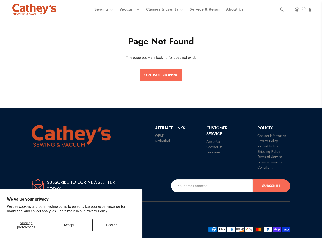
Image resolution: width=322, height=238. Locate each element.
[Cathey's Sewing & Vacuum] (34, 9)
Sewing (101, 9)
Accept (69, 225)
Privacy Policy (267, 141)
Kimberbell (162, 141)
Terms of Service (269, 156)
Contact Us (214, 146)
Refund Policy (267, 146)
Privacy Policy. (97, 211)
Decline (111, 225)
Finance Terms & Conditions (269, 165)
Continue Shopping (161, 75)
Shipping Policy (268, 151)
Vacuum (127, 9)
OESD (160, 135)
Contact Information (271, 135)
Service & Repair (205, 9)
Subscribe (271, 186)
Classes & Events (162, 9)
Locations (213, 152)
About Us (235, 9)
